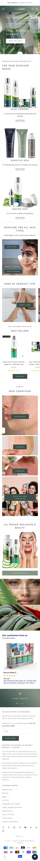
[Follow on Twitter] (9, 827)
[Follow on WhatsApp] (3, 831)
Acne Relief (20, 416)
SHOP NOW (20, 120)
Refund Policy (7, 811)
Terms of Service (8, 814)
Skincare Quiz (7, 790)
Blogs (4, 797)
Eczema (20, 447)
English (19, 836)
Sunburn (19, 471)
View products (20, 573)
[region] (20, 33)
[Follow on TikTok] (31, 827)
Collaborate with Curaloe (11, 804)
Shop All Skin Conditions (20, 497)
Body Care (25, 305)
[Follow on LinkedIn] (36, 827)
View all (20, 376)
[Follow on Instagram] (14, 827)
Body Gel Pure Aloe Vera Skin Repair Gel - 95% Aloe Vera (14, 363)
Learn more (6, 620)
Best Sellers (15, 41)
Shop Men (12, 247)
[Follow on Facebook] (3, 827)
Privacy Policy (7, 818)
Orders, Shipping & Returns (12, 807)
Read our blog (32, 595)
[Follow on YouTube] (25, 827)
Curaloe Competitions (10, 822)
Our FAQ (5, 800)
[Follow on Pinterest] (20, 827)
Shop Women (13, 271)
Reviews (5, 793)
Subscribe (10, 738)
